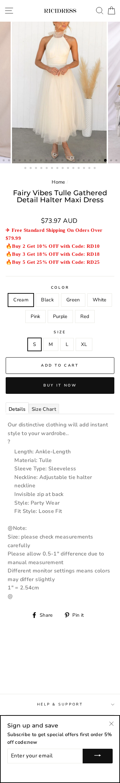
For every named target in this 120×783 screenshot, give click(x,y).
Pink (35, 316)
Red (84, 316)
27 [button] (47, 168)
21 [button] (111, 161)
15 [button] (79, 161)
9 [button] (47, 161)
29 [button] (58, 168)
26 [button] (42, 168)
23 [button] (26, 168)
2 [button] (9, 161)
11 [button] (57, 161)
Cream (20, 299)
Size (60, 332)
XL (84, 344)
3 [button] (15, 161)
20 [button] (105, 160)
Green (73, 299)
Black (47, 299)
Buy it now (60, 385)
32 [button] (74, 168)
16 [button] (84, 161)
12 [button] (63, 161)
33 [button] (79, 168)
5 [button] (25, 161)
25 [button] (36, 168)
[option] (60, 92)
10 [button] (52, 161)
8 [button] (41, 161)
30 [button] (63, 168)
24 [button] (31, 168)
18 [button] (95, 161)
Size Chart (44, 409)
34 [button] (84, 168)
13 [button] (68, 161)
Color (60, 287)
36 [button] (95, 168)
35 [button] (90, 168)
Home (58, 182)
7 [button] (36, 161)
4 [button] (20, 161)
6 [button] (31, 161)
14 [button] (73, 161)
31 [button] (68, 168)
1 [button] (4, 161)
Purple (60, 316)
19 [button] (100, 161)
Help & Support (60, 704)
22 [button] (117, 161)
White (100, 299)
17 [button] (89, 161)
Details (17, 409)
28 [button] (52, 168)
